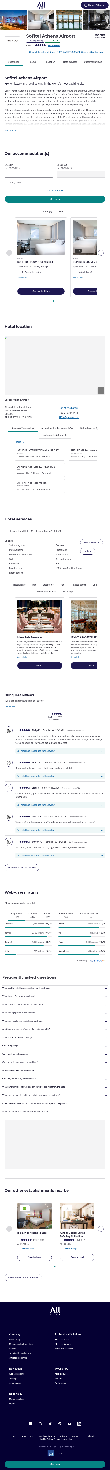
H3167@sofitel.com (69, 417)
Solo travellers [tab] (66, 915)
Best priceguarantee (100, 36)
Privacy (63, 1436)
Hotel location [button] (18, 326)
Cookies (75, 1436)
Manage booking (16, 1399)
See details (22, 657)
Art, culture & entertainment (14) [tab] (57, 428)
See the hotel (34, 1257)
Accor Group (14, 1339)
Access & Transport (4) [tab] (23, 428)
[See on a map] (55, 365)
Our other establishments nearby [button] (37, 1190)
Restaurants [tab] (19, 584)
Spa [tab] (95, 584)
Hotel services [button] (18, 519)
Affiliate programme (18, 1358)
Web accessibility (16, 1374)
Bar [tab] (34, 584)
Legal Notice (90, 1436)
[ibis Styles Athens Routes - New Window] (34, 1216)
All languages (15, 1383)
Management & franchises (21, 1344)
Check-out (64, 166)
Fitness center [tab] (79, 584)
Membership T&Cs (47, 1436)
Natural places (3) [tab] (89, 428)
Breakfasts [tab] (48, 584)
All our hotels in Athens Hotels (23, 1277)
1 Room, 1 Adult (14, 182)
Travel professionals (64, 1349)
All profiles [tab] (16, 915)
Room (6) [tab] (47, 211)
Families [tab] (48, 915)
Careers (12, 1349)
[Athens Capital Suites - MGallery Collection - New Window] (77, 1216)
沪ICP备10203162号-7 (64, 1446)
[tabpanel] (55, 260)
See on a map (27, 1248)
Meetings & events (63, 1344)
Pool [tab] (62, 584)
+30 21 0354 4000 (68, 408)
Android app (60, 1383)
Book (39, 665)
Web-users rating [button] (21, 892)
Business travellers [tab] (89, 915)
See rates (55, 1464)
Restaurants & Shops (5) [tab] (55, 435)
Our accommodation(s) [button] (27, 153)
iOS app (58, 1378)
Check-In (12, 166)
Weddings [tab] (68, 591)
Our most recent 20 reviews (22, 867)
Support (12, 1403)
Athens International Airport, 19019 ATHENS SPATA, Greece (59, 52)
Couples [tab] (33, 915)
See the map (96, 52)
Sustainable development (20, 1353)
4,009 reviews (54, 45)
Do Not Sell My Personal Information (56, 1439)
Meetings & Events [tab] (46, 591)
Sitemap (12, 1378)
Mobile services (61, 1374)
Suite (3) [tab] (63, 211)
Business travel (61, 1339)
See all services (91, 542)
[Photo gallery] (55, 20)
